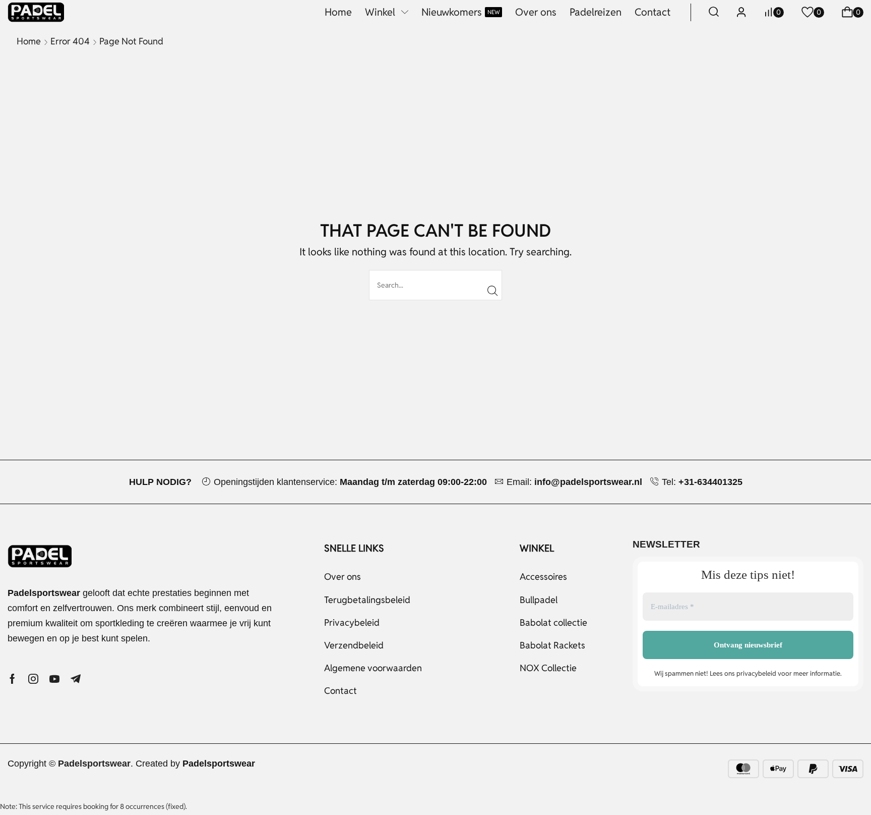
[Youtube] (54, 679)
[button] (714, 12)
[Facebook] (12, 679)
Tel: (702, 482)
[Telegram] (76, 679)
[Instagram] (33, 679)
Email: (574, 482)
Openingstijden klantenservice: (350, 482)
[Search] (492, 291)
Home (29, 41)
